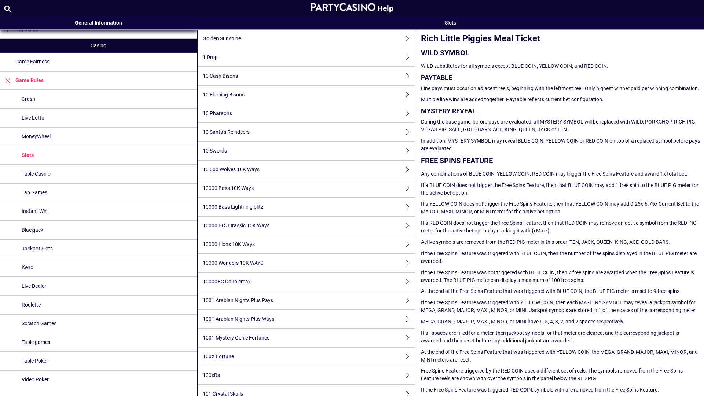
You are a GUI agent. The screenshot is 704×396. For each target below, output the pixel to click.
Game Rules (29, 80)
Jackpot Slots (37, 249)
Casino (98, 45)
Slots (28, 155)
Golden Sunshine (222, 38)
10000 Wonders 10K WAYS (233, 263)
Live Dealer (34, 286)
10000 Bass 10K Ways (228, 188)
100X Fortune (218, 356)
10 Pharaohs (217, 113)
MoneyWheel (36, 136)
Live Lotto (33, 118)
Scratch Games (39, 323)
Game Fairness (32, 62)
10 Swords (215, 151)
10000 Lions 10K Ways (229, 244)
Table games (36, 342)
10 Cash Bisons (220, 76)
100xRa (211, 375)
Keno (27, 267)
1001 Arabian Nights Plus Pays (238, 300)
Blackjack (32, 230)
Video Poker (35, 379)
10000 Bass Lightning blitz (233, 207)
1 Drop (210, 57)
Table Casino (36, 174)
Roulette (31, 305)
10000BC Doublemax (227, 282)
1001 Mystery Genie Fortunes (236, 338)
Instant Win (35, 211)
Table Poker (35, 361)
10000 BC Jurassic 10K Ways (236, 225)
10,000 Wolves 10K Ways (231, 169)
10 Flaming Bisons (224, 95)
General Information (98, 23)
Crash (28, 99)
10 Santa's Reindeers (226, 132)
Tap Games (34, 192)
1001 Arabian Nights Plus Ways (238, 319)
